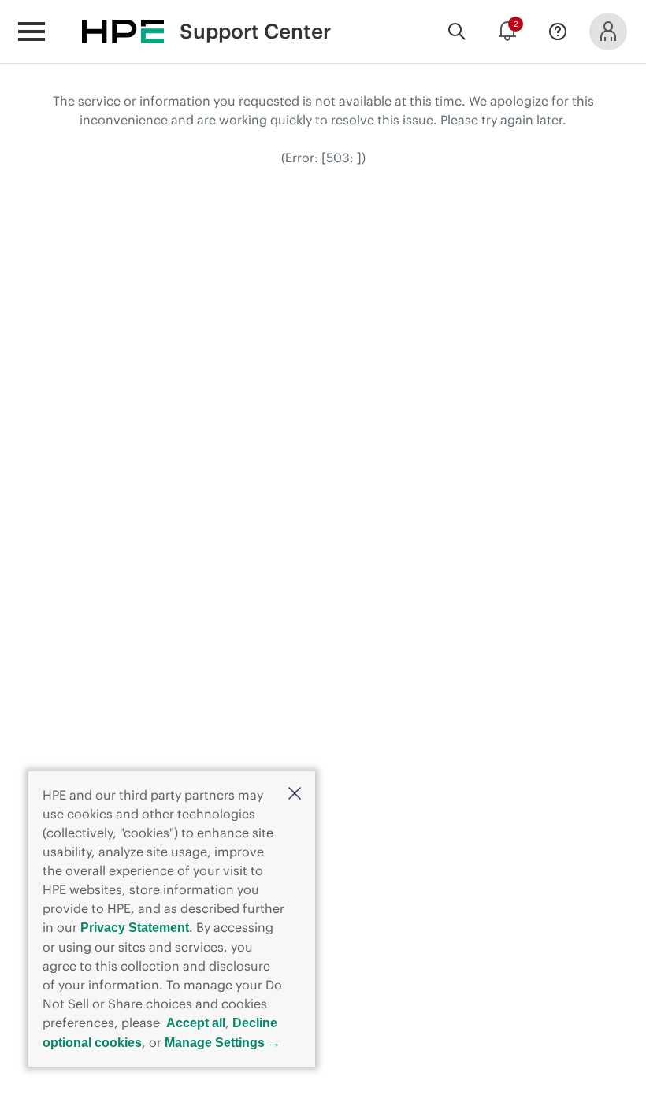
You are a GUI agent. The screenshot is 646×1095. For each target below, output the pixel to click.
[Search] (457, 31)
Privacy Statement (134, 927)
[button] (294, 794)
